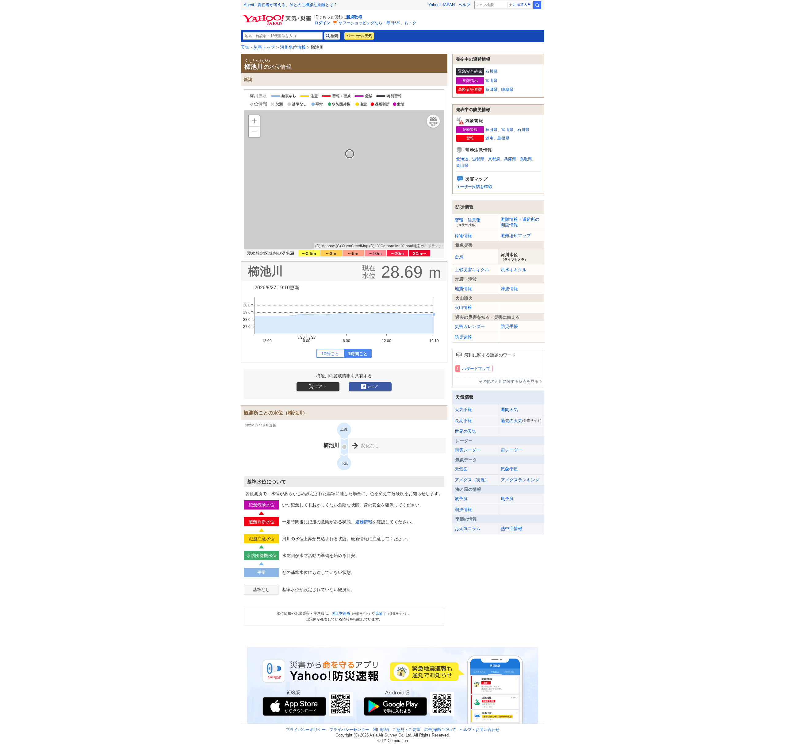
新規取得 (354, 17)
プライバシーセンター (349, 729)
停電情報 (463, 235)
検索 (537, 5)
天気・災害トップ (258, 47)
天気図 (461, 469)
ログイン (322, 23)
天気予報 (463, 409)
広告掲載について (440, 729)
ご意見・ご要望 (406, 729)
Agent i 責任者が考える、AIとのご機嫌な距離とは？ (290, 4)
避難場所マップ (516, 235)
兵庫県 (510, 159)
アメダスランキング (520, 479)
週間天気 (509, 409)
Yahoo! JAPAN (441, 4)
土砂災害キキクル (472, 269)
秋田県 (491, 89)
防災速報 (463, 337)
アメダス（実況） (472, 479)
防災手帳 (509, 326)
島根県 (503, 138)
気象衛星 (509, 469)
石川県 (491, 71)
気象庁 (380, 613)
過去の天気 (521, 420)
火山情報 (463, 307)
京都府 (494, 159)
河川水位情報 (293, 47)
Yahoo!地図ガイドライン (421, 245)
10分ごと (330, 353)
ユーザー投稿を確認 (474, 186)
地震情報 (463, 288)
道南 (489, 138)
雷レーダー (511, 450)
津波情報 (509, 288)
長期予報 (463, 420)
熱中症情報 (511, 528)
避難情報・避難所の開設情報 (520, 222)
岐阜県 (507, 89)
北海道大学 (522, 4)
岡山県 (462, 165)
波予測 (461, 498)
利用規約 (381, 729)
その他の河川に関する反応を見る (508, 381)
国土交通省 (341, 613)
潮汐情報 (463, 509)
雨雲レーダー (468, 450)
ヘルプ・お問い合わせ (480, 729)
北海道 (462, 159)
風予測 (507, 498)
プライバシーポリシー (306, 729)
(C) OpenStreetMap (352, 245)
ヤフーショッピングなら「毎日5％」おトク (377, 23)
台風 (459, 256)
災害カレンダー (470, 326)
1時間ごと (358, 353)
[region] (344, 180)
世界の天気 (465, 431)
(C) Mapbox (325, 245)
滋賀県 (478, 159)
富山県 (491, 80)
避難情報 (363, 521)
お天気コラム (468, 528)
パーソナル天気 (359, 36)
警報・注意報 (468, 222)
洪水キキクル (514, 269)
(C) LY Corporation (384, 245)
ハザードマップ (476, 368)
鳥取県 (526, 159)
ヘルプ (464, 4)
